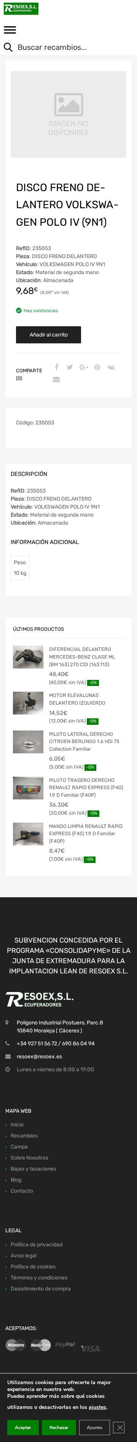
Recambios (24, 1136)
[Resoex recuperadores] (38, 9)
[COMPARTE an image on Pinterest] (96, 368)
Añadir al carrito (49, 335)
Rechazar (58, 1427)
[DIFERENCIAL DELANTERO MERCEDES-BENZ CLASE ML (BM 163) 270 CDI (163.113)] (28, 657)
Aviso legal (24, 1255)
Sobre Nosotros (29, 1158)
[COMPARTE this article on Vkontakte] (110, 368)
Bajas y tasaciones (33, 1169)
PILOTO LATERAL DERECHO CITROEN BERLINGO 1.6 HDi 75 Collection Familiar (84, 741)
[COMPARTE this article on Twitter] (69, 368)
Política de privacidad (36, 1244)
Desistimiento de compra (41, 1289)
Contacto (22, 1191)
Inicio (17, 1124)
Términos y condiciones (39, 1278)
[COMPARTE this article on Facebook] (55, 368)
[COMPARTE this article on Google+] (83, 368)
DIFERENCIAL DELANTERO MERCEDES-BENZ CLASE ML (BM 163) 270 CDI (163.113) (82, 656)
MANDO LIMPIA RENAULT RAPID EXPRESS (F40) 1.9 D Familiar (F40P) (86, 833)
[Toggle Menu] (10, 32)
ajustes (97, 1407)
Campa (19, 1147)
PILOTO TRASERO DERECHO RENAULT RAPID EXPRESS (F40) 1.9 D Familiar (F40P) (86, 787)
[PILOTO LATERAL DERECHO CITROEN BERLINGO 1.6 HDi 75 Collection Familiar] (28, 742)
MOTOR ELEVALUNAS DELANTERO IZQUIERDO (77, 699)
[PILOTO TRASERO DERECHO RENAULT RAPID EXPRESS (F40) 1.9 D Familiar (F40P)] (28, 788)
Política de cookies (33, 1266)
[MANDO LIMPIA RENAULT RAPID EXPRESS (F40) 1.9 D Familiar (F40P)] (28, 834)
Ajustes (94, 1427)
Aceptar (23, 1427)
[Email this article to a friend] (55, 380)
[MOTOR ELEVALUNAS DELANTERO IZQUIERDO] (28, 703)
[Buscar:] (63, 48)
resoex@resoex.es (39, 1056)
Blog (16, 1180)
